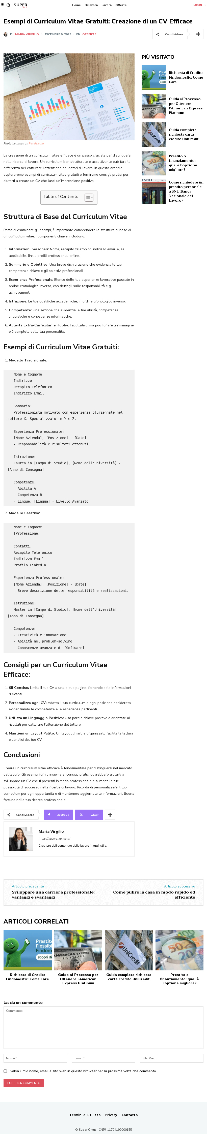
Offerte (89, 34)
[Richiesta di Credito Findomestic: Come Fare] (154, 77)
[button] (8, 5)
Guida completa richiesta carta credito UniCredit (183, 134)
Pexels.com (36, 143)
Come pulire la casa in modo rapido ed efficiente (154, 895)
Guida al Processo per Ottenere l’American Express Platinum (186, 106)
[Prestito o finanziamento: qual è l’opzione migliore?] (154, 163)
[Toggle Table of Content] (86, 197)
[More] (198, 34)
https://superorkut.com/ (54, 838)
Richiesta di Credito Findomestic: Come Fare (186, 77)
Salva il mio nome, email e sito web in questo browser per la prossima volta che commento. (83, 1071)
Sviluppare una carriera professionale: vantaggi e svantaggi (53, 895)
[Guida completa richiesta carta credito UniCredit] (154, 134)
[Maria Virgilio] (7, 34)
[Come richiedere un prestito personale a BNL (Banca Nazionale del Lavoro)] (154, 191)
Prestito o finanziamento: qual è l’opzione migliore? (183, 163)
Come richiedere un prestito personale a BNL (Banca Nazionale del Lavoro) (186, 191)
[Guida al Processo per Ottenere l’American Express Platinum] (154, 106)
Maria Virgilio (27, 34)
